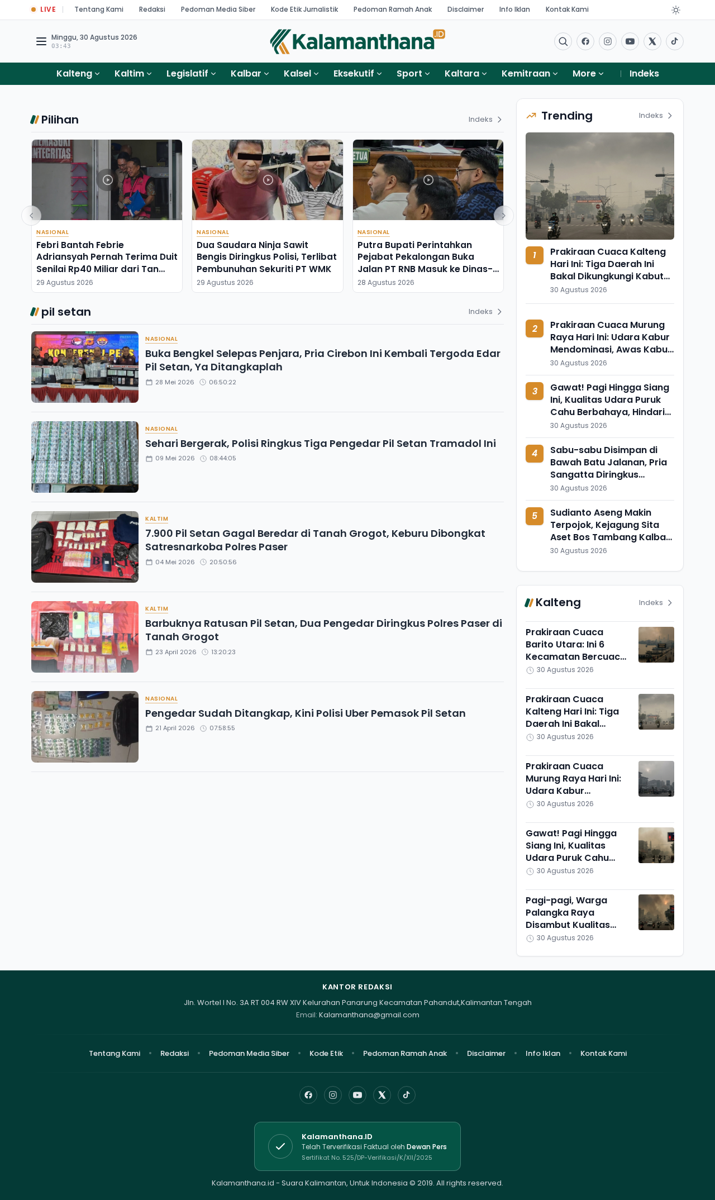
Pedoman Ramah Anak (393, 9)
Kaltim (129, 73)
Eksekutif (353, 73)
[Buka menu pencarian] (563, 41)
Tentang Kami (98, 9)
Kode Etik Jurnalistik (304, 9)
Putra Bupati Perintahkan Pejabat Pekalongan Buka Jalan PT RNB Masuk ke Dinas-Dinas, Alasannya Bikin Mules (425, 263)
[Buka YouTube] (630, 41)
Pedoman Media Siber (218, 9)
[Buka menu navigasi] (41, 41)
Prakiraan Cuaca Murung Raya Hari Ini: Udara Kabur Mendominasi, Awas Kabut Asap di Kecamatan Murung (610, 350)
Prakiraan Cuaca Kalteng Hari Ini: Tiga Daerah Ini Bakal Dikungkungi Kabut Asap (608, 270)
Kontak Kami (567, 9)
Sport (409, 73)
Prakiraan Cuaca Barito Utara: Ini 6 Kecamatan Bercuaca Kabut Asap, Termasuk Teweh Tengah (578, 657)
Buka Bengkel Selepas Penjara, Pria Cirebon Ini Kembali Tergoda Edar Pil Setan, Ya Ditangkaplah (322, 360)
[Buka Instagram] (608, 41)
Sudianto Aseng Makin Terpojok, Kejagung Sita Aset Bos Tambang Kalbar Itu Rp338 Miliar (610, 531)
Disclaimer (465, 9)
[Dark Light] (676, 10)
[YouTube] (357, 1095)
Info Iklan (514, 9)
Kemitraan (526, 73)
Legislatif (187, 73)
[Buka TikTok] (675, 41)
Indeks (644, 73)
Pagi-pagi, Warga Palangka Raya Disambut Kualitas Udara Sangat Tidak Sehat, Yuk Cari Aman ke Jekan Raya (575, 931)
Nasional (52, 232)
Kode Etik (326, 1053)
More (584, 73)
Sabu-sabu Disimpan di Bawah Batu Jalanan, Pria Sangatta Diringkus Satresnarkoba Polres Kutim (608, 475)
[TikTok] (407, 1095)
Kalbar (246, 73)
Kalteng (74, 73)
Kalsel (297, 73)
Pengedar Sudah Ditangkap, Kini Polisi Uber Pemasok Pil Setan (305, 713)
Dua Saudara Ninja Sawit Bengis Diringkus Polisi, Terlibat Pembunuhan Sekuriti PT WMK (267, 257)
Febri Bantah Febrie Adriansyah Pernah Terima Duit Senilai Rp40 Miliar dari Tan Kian (107, 263)
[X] (382, 1095)
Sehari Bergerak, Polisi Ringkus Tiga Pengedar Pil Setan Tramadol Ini (320, 443)
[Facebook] (585, 41)
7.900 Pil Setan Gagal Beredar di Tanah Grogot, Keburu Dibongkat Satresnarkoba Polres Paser (315, 540)
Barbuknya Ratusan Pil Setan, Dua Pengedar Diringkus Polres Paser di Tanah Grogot (323, 630)
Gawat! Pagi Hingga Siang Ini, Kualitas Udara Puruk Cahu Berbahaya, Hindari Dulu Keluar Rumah (609, 406)
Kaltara (462, 73)
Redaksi (152, 9)
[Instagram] (333, 1095)
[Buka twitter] (652, 41)
